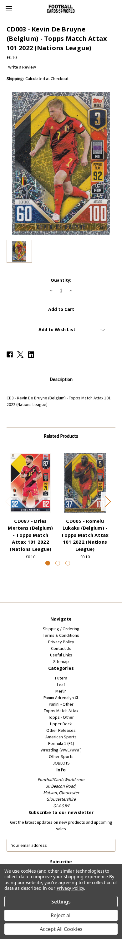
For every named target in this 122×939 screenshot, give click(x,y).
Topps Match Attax (61, 710)
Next (107, 501)
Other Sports (61, 756)
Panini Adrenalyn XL (61, 697)
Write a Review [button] (22, 67)
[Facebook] (10, 354)
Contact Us (61, 648)
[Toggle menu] (8, 8)
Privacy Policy (61, 642)
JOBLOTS (61, 763)
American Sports (61, 737)
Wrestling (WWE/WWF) (61, 750)
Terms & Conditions (61, 635)
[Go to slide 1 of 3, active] (47, 563)
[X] (20, 354)
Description (61, 379)
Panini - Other (61, 704)
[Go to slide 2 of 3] (57, 563)
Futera (61, 678)
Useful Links (61, 655)
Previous (8, 501)
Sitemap (61, 661)
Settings (61, 901)
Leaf (61, 684)
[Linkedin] (31, 354)
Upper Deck (61, 724)
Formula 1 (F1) (61, 743)
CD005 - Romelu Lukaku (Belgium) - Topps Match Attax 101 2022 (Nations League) (85, 535)
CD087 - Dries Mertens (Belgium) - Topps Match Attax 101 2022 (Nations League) (30, 535)
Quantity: (61, 280)
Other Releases (61, 730)
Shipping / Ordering (61, 629)
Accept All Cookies (61, 929)
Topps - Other (61, 717)
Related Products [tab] (61, 436)
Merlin (61, 691)
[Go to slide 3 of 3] (67, 563)
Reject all (61, 915)
